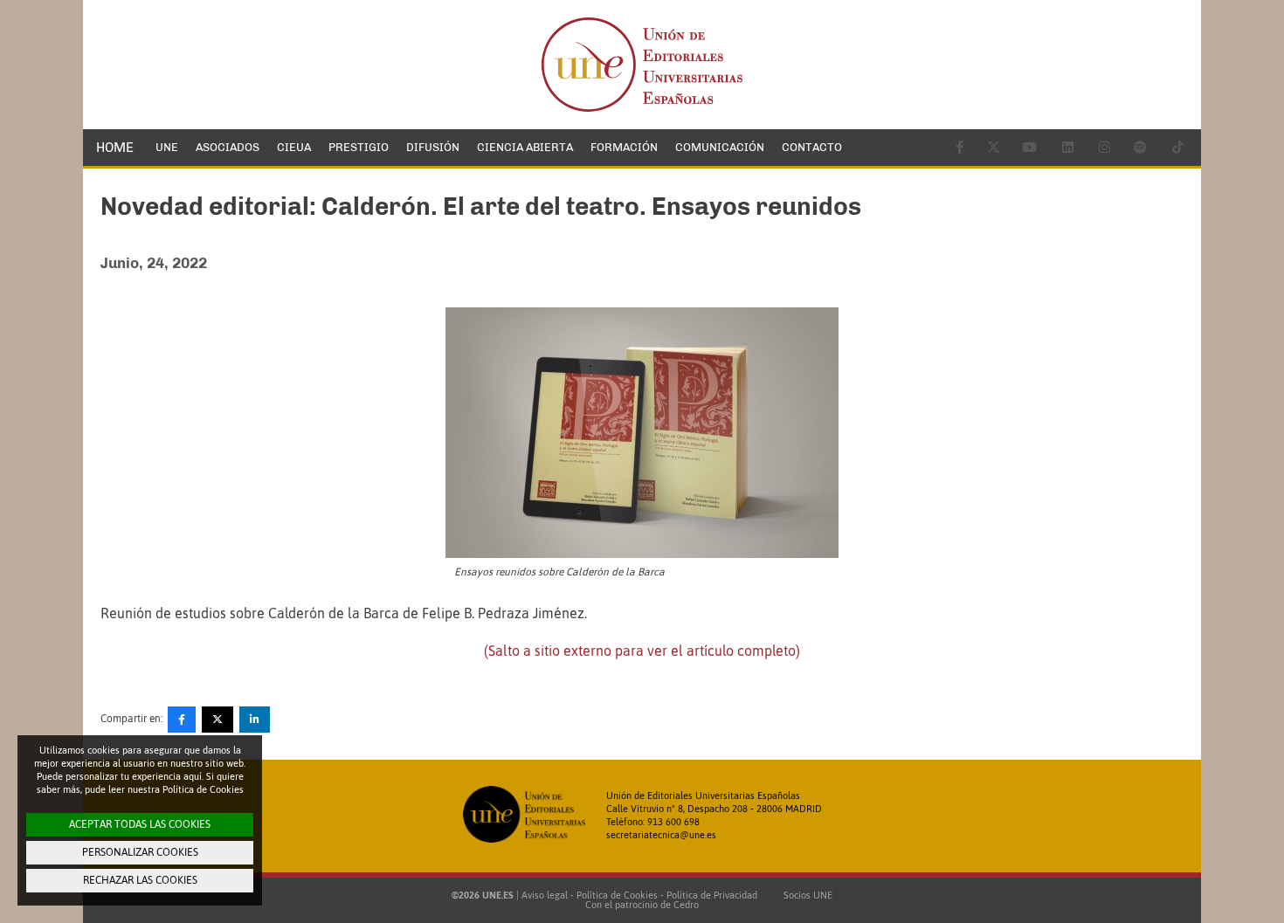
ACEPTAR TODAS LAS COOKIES (140, 824)
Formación (624, 147)
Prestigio (358, 147)
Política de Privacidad (711, 895)
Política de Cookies (617, 895)
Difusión (432, 147)
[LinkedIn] (254, 720)
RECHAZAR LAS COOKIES (140, 880)
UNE (166, 147)
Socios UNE (805, 895)
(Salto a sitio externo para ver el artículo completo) (642, 650)
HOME (115, 147)
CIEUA (294, 147)
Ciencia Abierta (525, 147)
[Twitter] (217, 720)
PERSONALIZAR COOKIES (140, 852)
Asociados (227, 147)
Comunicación (719, 147)
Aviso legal (544, 895)
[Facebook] (182, 720)
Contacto (812, 147)
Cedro (686, 904)
